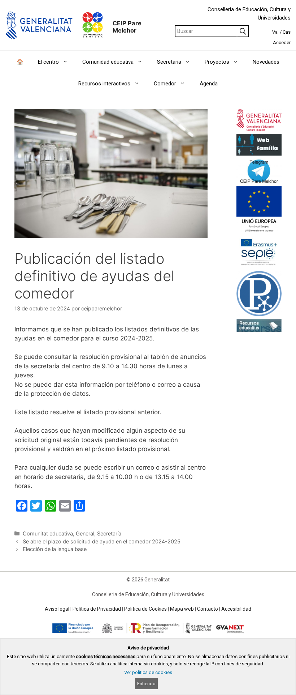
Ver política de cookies (148, 672)
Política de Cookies (145, 609)
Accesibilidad (236, 609)
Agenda (209, 83)
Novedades (266, 62)
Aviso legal (57, 609)
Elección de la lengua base (55, 549)
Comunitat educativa (48, 533)
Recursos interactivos (104, 83)
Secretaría (109, 533)
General (85, 533)
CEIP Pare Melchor (127, 27)
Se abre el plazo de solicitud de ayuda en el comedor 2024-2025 (101, 541)
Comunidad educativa (108, 62)
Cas (287, 32)
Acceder (282, 42)
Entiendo (146, 683)
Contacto (207, 609)
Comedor (165, 83)
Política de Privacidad (97, 609)
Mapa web (182, 609)
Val (275, 32)
